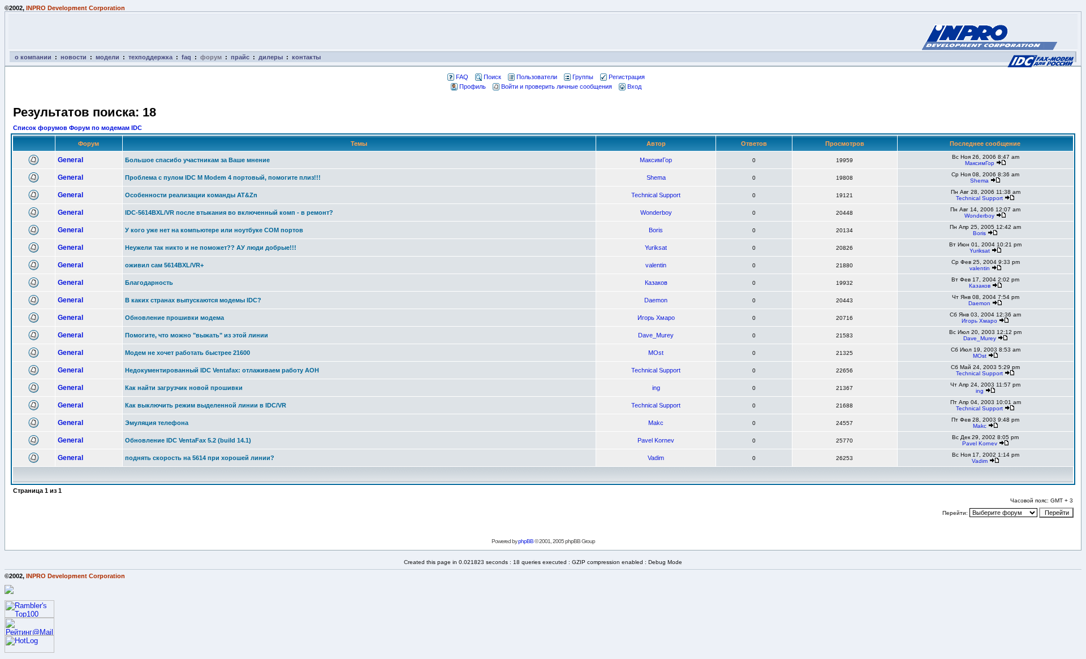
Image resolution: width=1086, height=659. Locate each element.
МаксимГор (656, 160)
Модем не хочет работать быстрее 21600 (187, 352)
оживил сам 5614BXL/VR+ (164, 265)
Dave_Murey (656, 335)
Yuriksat (656, 247)
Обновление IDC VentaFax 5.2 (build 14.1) (188, 440)
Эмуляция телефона (156, 422)
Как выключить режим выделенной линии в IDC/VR (205, 405)
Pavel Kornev (655, 440)
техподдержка (150, 57)
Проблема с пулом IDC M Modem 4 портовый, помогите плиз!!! (223, 177)
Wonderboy (656, 212)
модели (107, 57)
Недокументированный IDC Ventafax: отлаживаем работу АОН (222, 370)
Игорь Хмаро (656, 317)
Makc (655, 422)
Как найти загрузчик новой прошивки (184, 387)
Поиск (492, 76)
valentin (655, 265)
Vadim (656, 457)
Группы (582, 76)
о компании (33, 57)
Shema (656, 177)
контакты (306, 57)
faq (186, 57)
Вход (634, 86)
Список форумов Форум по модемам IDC (77, 127)
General (70, 160)
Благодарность (149, 282)
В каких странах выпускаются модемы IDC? (193, 300)
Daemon (655, 300)
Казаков (656, 282)
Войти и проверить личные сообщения (556, 86)
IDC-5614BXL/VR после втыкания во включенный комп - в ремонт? (229, 212)
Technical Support (655, 195)
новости (74, 57)
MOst (655, 352)
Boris (656, 230)
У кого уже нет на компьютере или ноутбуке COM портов (214, 230)
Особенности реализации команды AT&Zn (191, 195)
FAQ (462, 76)
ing (656, 387)
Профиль (472, 86)
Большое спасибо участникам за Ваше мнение (197, 160)
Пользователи (536, 76)
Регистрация (627, 76)
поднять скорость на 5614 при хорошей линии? (199, 457)
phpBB (525, 541)
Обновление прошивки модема (174, 317)
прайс (240, 57)
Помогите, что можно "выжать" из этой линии (196, 335)
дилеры (270, 57)
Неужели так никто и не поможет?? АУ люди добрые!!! (210, 247)
